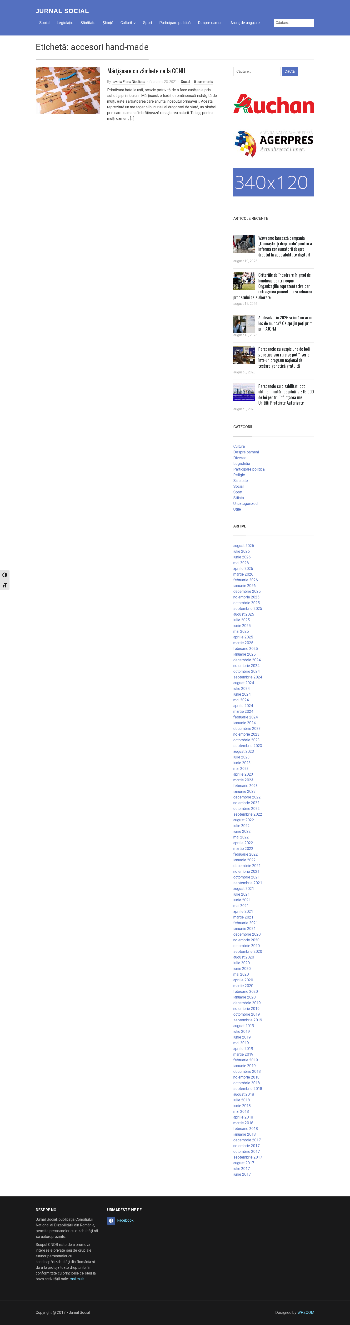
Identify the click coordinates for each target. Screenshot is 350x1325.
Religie (239, 475)
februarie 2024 (245, 717)
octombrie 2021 (246, 877)
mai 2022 (241, 837)
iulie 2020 (241, 963)
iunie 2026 (242, 557)
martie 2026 (243, 574)
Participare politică (175, 22)
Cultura (239, 446)
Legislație (65, 22)
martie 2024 (243, 711)
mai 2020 (241, 974)
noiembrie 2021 (246, 871)
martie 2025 (243, 643)
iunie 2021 (242, 900)
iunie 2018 (242, 1106)
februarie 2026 (245, 580)
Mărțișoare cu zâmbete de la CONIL (146, 70)
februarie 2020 (245, 991)
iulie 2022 (241, 825)
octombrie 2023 (246, 740)
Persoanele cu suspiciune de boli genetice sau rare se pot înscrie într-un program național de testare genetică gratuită (284, 357)
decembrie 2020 (247, 934)
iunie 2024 (242, 694)
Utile (237, 509)
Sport (147, 22)
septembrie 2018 (247, 1088)
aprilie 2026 (243, 568)
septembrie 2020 (247, 951)
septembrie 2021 (247, 883)
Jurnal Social (62, 11)
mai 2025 (241, 631)
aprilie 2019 (243, 1048)
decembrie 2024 (247, 660)
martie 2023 (243, 780)
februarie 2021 (245, 923)
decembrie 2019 (247, 1003)
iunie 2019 (242, 1037)
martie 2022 (243, 848)
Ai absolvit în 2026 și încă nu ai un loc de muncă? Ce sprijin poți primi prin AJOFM (285, 323)
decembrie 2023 (247, 728)
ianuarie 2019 (244, 1066)
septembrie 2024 (247, 677)
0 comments (203, 82)
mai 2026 (241, 563)
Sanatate (240, 480)
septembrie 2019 (247, 1020)
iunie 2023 (242, 763)
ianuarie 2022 (244, 860)
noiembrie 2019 (246, 1008)
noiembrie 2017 (246, 1146)
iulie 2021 (241, 894)
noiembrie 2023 (246, 734)
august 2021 (243, 888)
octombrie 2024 (246, 671)
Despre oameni (210, 22)
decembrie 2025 (247, 591)
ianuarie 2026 (244, 585)
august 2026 (243, 545)
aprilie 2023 (243, 774)
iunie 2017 (242, 1174)
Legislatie (241, 463)
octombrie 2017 (246, 1151)
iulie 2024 (241, 688)
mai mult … (78, 1279)
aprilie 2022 (243, 843)
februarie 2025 (245, 648)
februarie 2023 (245, 785)
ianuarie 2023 (244, 791)
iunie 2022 (242, 831)
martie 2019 (243, 1054)
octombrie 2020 (246, 946)
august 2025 (243, 614)
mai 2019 (241, 1043)
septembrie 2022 (247, 814)
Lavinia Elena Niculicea (128, 82)
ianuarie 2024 (244, 723)
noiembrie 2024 (246, 665)
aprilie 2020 (243, 980)
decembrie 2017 (247, 1140)
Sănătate (87, 22)
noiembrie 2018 (246, 1077)
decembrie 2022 (247, 797)
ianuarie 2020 (244, 997)
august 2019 (243, 1026)
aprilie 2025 (243, 637)
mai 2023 (241, 768)
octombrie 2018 (246, 1083)
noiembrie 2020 (246, 940)
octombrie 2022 (246, 808)
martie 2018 (243, 1123)
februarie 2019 (245, 1060)
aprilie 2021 (243, 911)
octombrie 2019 (246, 1014)
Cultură (126, 22)
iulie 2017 (241, 1168)
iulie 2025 (241, 620)
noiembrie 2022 (246, 803)
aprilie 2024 (243, 705)
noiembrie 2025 (246, 597)
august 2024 (243, 683)
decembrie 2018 (247, 1071)
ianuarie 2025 (244, 654)
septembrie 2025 (247, 608)
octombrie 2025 (246, 603)
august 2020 (243, 957)
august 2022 (243, 820)
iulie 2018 (241, 1100)
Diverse (239, 458)
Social (44, 22)
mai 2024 (241, 700)
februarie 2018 (245, 1128)
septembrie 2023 (247, 745)
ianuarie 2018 (244, 1134)
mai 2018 (241, 1111)
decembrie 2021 (247, 865)
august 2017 (243, 1163)
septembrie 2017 (247, 1157)
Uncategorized (245, 503)
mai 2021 (241, 905)
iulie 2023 (241, 757)
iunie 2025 (242, 625)
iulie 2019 (241, 1031)
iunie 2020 (242, 968)
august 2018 (243, 1094)
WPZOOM (305, 1312)
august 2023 (243, 751)
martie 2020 (243, 986)
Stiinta (238, 498)
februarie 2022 (245, 854)
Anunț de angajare (245, 22)
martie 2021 (243, 917)
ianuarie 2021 (244, 928)
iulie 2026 (241, 551)
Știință (108, 22)
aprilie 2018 (243, 1117)
